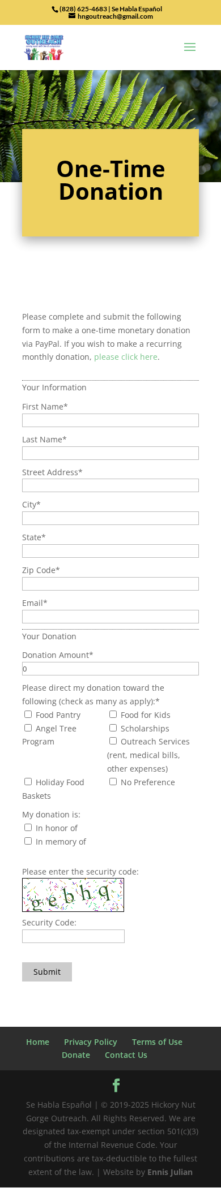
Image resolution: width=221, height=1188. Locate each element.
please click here (126, 356)
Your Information (54, 387)
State (34, 537)
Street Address (52, 472)
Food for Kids (144, 714)
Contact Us (126, 1054)
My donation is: (51, 814)
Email (35, 602)
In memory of (59, 841)
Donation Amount (58, 654)
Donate (76, 1054)
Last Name (44, 439)
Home (37, 1041)
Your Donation (49, 636)
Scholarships (143, 728)
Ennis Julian (170, 1172)
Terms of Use (157, 1041)
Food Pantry (56, 714)
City (31, 504)
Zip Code (41, 570)
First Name (45, 406)
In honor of (55, 828)
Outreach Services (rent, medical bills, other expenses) (148, 755)
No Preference (146, 782)
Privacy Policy (90, 1041)
